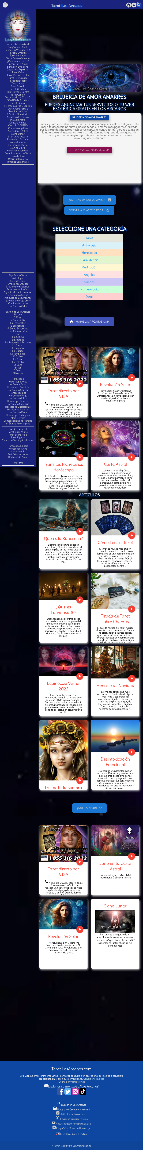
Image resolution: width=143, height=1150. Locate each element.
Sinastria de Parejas (18, 117)
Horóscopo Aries (18, 381)
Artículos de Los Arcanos (18, 297)
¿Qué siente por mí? (18, 61)
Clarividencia (89, 260)
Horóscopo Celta (18, 306)
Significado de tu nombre (18, 292)
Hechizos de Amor (18, 457)
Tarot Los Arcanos (66, 5)
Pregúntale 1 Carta (18, 47)
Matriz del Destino (18, 158)
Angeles (89, 275)
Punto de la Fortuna (18, 139)
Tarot (89, 238)
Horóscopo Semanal (18, 150)
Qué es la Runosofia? (63, 538)
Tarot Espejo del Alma (18, 58)
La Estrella (18, 362)
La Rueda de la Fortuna (18, 342)
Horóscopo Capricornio (18, 406)
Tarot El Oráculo (18, 52)
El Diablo (18, 356)
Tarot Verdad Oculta (18, 75)
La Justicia (18, 336)
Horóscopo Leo (18, 392)
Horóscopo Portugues (18, 415)
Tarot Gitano (18, 103)
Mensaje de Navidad (115, 685)
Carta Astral (115, 464)
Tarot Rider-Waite (18, 431)
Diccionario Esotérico (17, 286)
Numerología (18, 451)
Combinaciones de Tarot (18, 153)
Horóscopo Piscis (18, 412)
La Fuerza (17, 345)
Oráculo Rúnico (17, 122)
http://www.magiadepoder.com (89, 149)
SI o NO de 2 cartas (18, 100)
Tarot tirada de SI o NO (18, 97)
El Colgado (18, 348)
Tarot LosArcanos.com (71, 1068)
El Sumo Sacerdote (17, 328)
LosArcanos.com (82, 1145)
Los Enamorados (18, 331)
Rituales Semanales (18, 161)
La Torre (17, 359)
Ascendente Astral (18, 131)
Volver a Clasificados (89, 210)
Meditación (89, 267)
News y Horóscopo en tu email (71, 1109)
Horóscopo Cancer (18, 390)
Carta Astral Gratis (18, 108)
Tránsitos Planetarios (18, 114)
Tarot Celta (18, 72)
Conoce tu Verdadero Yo (18, 50)
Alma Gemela (18, 417)
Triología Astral (18, 119)
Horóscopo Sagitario (18, 404)
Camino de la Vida (18, 303)
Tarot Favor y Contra (18, 91)
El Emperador (17, 325)
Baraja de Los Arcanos (18, 311)
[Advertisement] (18, 218)
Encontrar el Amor (18, 63)
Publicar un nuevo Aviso (89, 200)
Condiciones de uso (93, 1078)
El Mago (18, 317)
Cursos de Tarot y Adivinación (18, 440)
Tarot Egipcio (18, 437)
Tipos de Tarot (17, 156)
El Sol (18, 367)
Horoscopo (89, 253)
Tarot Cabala (18, 94)
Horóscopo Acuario (17, 409)
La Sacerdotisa (18, 320)
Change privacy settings (71, 1081)
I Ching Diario (17, 147)
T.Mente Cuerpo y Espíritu (18, 105)
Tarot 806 (18, 462)
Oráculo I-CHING (18, 125)
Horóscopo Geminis (18, 387)
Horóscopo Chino (18, 448)
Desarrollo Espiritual (18, 69)
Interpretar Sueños (18, 289)
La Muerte (18, 350)
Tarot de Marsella (18, 434)
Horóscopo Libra (18, 398)
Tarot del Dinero (18, 80)
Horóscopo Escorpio (18, 401)
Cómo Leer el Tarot (115, 542)
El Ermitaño (18, 339)
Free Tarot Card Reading (73, 1134)
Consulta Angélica (18, 128)
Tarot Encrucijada (18, 77)
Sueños (89, 282)
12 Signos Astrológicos (18, 423)
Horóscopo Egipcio (18, 445)
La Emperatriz (18, 322)
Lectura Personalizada (18, 44)
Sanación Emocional (18, 66)
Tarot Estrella (18, 86)
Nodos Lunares (18, 142)
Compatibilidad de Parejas (18, 420)
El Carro (17, 334)
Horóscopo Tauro (18, 384)
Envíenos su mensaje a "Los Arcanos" (71, 1086)
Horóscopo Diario (18, 145)
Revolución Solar (18, 111)
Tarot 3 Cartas (18, 89)
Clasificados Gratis (18, 295)
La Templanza (17, 353)
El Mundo (18, 373)
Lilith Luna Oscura (18, 136)
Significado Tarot (18, 275)
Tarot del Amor (18, 55)
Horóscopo (18, 378)
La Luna (17, 364)
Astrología (18, 278)
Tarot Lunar (18, 83)
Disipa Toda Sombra (63, 787)
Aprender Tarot (17, 281)
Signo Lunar (18, 133)
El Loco (18, 314)
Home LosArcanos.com (89, 322)
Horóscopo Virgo (18, 395)
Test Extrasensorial (18, 454)
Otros (89, 297)
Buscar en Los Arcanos (71, 1104)
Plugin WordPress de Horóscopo (71, 1128)
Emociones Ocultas (17, 283)
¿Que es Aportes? (89, 808)
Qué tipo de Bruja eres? (18, 300)
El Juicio (18, 370)
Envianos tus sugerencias (71, 1118)
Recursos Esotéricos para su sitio (71, 1123)
